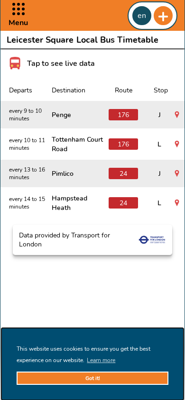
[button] (18, 15)
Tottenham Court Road (77, 144)
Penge (61, 114)
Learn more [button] (101, 360)
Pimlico (63, 173)
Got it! (92, 378)
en (142, 15)
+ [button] (163, 15)
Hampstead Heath (69, 202)
